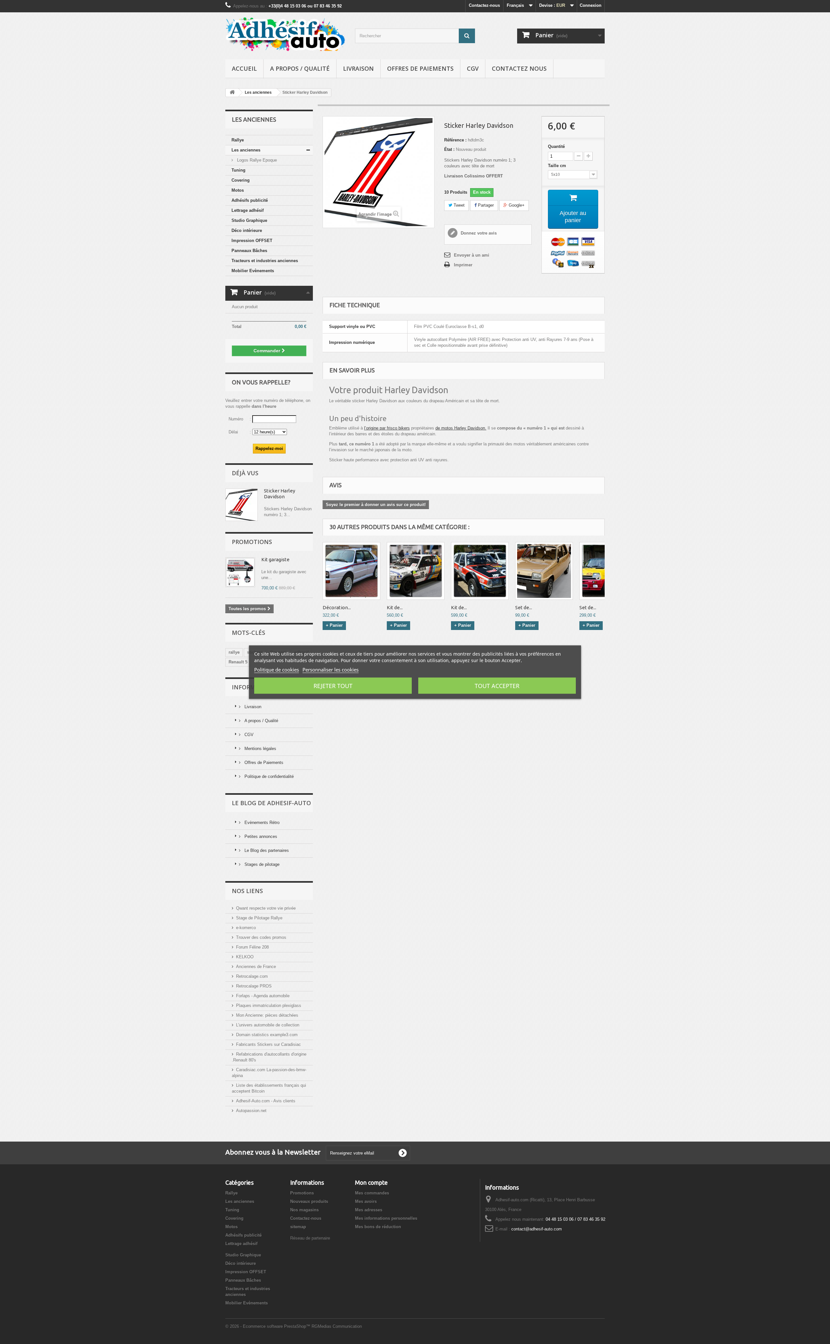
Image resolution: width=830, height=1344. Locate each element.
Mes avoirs (366, 1201)
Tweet (458, 205)
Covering (240, 180)
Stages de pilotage (261, 864)
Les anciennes (245, 150)
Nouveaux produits (309, 1201)
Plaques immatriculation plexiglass (268, 1005)
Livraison (358, 68)
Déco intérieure (246, 230)
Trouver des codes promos (261, 937)
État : (449, 149)
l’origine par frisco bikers (387, 428)
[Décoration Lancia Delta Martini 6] (351, 571)
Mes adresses (368, 1209)
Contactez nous (519, 68)
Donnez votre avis (478, 233)
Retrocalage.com (252, 976)
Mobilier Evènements (252, 270)
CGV (473, 68)
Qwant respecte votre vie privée (266, 908)
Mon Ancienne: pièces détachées (267, 1015)
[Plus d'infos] (241, 505)
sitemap (298, 1226)
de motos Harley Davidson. (460, 428)
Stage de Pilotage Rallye (259, 917)
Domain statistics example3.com (267, 1034)
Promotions (252, 542)
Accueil (244, 68)
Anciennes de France (256, 966)
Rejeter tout (333, 685)
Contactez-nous (484, 5)
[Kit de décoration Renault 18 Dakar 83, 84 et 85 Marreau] (480, 571)
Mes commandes (372, 1193)
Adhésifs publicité (249, 200)
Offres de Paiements (420, 68)
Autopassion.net (251, 1110)
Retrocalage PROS (254, 986)
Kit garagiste (275, 559)
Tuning (238, 170)
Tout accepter (497, 685)
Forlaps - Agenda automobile (263, 995)
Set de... (523, 607)
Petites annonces (260, 836)
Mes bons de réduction (378, 1226)
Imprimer (463, 264)
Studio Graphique (249, 220)
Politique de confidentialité (268, 776)
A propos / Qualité (300, 68)
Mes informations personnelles (386, 1218)
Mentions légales (259, 748)
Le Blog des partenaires (266, 850)
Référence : (455, 140)
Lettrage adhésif (247, 210)
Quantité (556, 146)
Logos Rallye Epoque (256, 160)
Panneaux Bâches (249, 250)
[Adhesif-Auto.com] (285, 34)
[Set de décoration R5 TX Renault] (544, 571)
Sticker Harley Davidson (279, 493)
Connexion (590, 5)
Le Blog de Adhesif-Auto (271, 803)
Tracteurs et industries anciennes (264, 260)
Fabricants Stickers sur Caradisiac (268, 1044)
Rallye (237, 140)
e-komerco (246, 927)
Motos (237, 190)
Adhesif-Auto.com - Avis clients (265, 1100)
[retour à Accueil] (232, 93)
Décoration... (337, 607)
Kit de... (395, 607)
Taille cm (557, 165)
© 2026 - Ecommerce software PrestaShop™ (268, 1326)
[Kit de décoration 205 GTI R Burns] (416, 571)
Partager (485, 205)
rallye (234, 652)
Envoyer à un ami (471, 255)
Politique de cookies (276, 669)
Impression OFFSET (251, 240)
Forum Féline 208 (252, 947)
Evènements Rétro (261, 822)
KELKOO (245, 956)
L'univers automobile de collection (267, 1025)
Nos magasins (304, 1209)
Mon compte (371, 1182)
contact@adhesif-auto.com (536, 1229)
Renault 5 (238, 662)
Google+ (516, 205)
